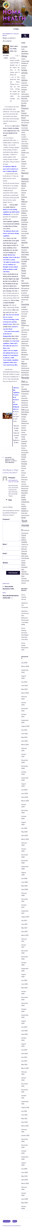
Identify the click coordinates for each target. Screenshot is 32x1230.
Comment (6, 519)
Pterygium (23, 466)
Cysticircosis (24, 157)
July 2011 (24, 1111)
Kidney (23, 320)
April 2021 (24, 741)
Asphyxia (23, 77)
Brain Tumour (25, 115)
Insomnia (25, 304)
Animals (23, 63)
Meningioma (24, 352)
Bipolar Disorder (24, 100)
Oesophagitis (24, 389)
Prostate (23, 454)
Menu (17, 29)
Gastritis (24, 242)
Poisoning (23, 443)
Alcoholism (24, 53)
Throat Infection (24, 533)
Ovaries (26, 407)
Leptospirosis (24, 334)
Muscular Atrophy (25, 370)
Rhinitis (23, 497)
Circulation (9, 459)
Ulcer (22, 556)
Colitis (22, 141)
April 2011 (24, 1122)
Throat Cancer (26, 530)
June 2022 (24, 685)
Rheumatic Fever (25, 486)
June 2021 (24, 733)
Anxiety (24, 70)
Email (5, 553)
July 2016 (24, 980)
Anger (27, 61)
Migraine (24, 363)
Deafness (23, 161)
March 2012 (25, 1068)
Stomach (27, 515)
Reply (10, 500)
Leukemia (23, 338)
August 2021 (25, 726)
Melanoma (24, 350)
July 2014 (24, 1050)
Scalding (23, 499)
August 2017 (25, 917)
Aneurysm (23, 61)
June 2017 (24, 924)
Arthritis (24, 73)
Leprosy (25, 332)
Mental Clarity (11, 461)
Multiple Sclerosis (25, 368)
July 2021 (24, 730)
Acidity (23, 49)
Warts (22, 576)
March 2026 (25, 666)
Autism (27, 96)
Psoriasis (24, 463)
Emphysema (24, 210)
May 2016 (24, 988)
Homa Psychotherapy (25, 278)
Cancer (24, 125)
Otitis (22, 405)
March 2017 (25, 935)
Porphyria (23, 448)
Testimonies (9, 462)
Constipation (24, 145)
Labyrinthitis (24, 329)
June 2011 (24, 1115)
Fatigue (23, 226)
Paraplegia (23, 416)
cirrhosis (23, 139)
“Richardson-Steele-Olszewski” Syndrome (25, 580)
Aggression (24, 51)
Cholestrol (23, 134)
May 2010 (24, 1176)
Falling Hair (24, 224)
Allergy (24, 56)
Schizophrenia (25, 501)
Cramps (23, 152)
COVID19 (23, 150)
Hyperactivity (25, 283)
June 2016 (24, 984)
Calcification (26, 122)
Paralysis (24, 414)
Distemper (23, 192)
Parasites (23, 418)
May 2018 (24, 886)
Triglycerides (24, 551)
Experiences (24, 217)
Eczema (23, 204)
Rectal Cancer (24, 479)
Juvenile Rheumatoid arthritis (24, 316)
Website (5, 563)
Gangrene (23, 240)
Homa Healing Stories (23, 597)
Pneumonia (24, 441)
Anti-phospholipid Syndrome (24, 65)
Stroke (23, 517)
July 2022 (24, 682)
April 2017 (24, 931)
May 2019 (24, 832)
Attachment (24, 87)
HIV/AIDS (24, 261)
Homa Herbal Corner (23, 270)
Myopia (23, 374)
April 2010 (24, 1180)
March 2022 (25, 693)
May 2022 (24, 689)
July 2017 (24, 920)
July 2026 (24, 663)
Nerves (27, 374)
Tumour (24, 553)
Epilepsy (23, 213)
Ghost (22, 245)
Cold (27, 139)
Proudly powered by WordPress (12, 1225)
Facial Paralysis (24, 222)
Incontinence (24, 292)
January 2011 (25, 1135)
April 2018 (24, 889)
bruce (5, 35)
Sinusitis (23, 510)
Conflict (26, 143)
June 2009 (24, 1199)
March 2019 (25, 839)
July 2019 (24, 828)
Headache (25, 247)
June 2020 (24, 793)
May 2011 (24, 1118)
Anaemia (23, 58)
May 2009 (24, 1203)
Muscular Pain (25, 372)
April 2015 (24, 1034)
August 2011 (25, 1107)
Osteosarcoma (24, 402)
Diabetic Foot (25, 181)
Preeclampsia (24, 450)
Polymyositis (24, 445)
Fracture (23, 233)
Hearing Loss (24, 249)
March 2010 (25, 1183)
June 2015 (24, 1031)
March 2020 (25, 801)
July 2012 (24, 1061)
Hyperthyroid (26, 288)
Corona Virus (24, 148)
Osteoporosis (24, 400)
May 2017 (24, 928)
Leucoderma (24, 336)
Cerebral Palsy (25, 130)
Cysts (22, 159)
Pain (23, 409)
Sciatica (23, 504)
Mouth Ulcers (24, 365)
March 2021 (25, 744)
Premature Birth (24, 452)
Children (23, 132)
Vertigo (26, 573)
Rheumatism (24, 490)
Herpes (27, 259)
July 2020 (24, 790)
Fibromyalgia (24, 231)
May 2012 (24, 1064)
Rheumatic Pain (24, 488)
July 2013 (24, 1057)
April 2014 (24, 1053)
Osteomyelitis (24, 398)
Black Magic (24, 103)
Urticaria (23, 560)
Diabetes (25, 179)
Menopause (24, 354)
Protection (24, 461)
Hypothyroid (24, 290)
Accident (8, 457)
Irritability (23, 307)
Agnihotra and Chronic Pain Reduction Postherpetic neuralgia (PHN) (25, 617)
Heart (23, 252)
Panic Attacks (25, 412)
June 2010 (24, 1172)
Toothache (23, 544)
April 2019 (24, 835)
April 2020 (24, 797)
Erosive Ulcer (24, 215)
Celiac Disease (24, 127)
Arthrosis (23, 75)
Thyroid (23, 535)
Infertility (26, 297)
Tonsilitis (24, 542)
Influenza (23, 299)
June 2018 (24, 882)
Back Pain (24, 98)
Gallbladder (24, 237)
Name (5, 544)
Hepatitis (23, 259)
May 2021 (24, 737)
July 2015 (24, 1027)
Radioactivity (24, 477)
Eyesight (24, 220)
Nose (22, 386)
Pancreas (27, 409)
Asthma (24, 80)
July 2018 (24, 878)
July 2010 (24, 1169)
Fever (25, 229)
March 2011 (25, 1126)
